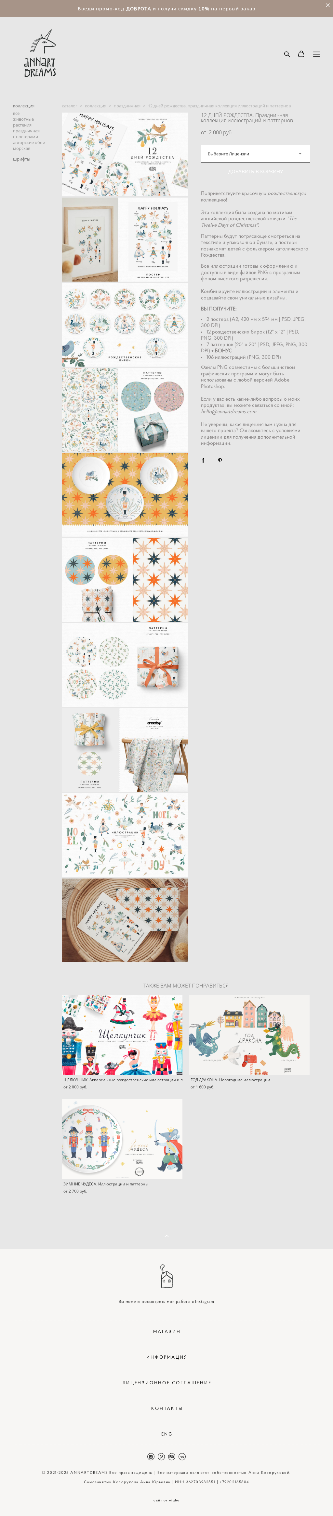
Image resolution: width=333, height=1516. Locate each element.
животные (23, 119)
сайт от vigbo (166, 1500)
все (16, 113)
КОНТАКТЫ (166, 1408)
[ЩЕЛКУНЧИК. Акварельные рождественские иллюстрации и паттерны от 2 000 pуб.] (122, 1035)
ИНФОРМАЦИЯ (166, 1357)
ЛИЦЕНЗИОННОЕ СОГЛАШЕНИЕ (166, 1383)
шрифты (21, 159)
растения (22, 125)
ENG (167, 1434)
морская (21, 148)
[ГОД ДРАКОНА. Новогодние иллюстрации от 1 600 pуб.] (249, 1035)
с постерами (25, 136)
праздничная (26, 131)
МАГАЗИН (167, 1331)
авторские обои (29, 142)
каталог (69, 106)
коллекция (23, 106)
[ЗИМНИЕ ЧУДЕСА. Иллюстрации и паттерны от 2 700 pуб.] (122, 1139)
